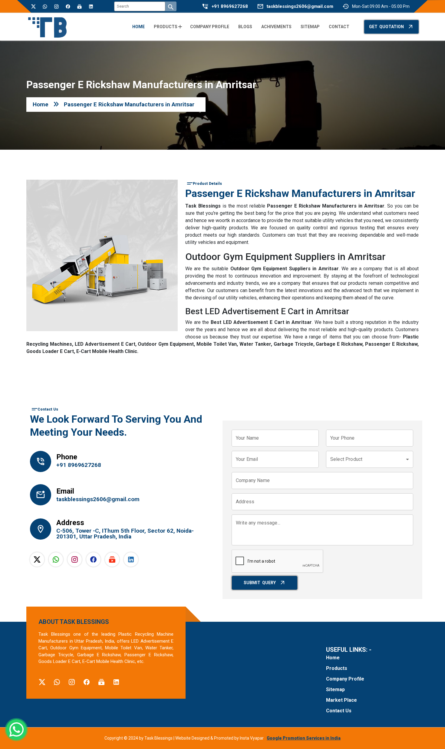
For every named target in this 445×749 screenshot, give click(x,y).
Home (40, 104)
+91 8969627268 (230, 6)
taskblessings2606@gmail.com (300, 6)
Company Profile (345, 679)
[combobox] (369, 459)
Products (336, 668)
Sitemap (335, 689)
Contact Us (338, 711)
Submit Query (260, 582)
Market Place (341, 700)
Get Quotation (386, 26)
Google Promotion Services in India (304, 738)
